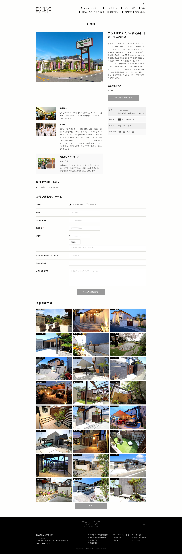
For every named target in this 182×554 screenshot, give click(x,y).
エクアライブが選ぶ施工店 (99, 535)
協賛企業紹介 (117, 537)
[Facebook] (144, 524)
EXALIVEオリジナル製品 (121, 535)
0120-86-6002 (128, 120)
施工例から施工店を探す (98, 537)
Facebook (144, 4)
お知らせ (116, 540)
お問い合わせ (138, 535)
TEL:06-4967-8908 (43, 543)
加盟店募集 (94, 543)
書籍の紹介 (94, 540)
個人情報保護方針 (140, 537)
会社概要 (137, 540)
